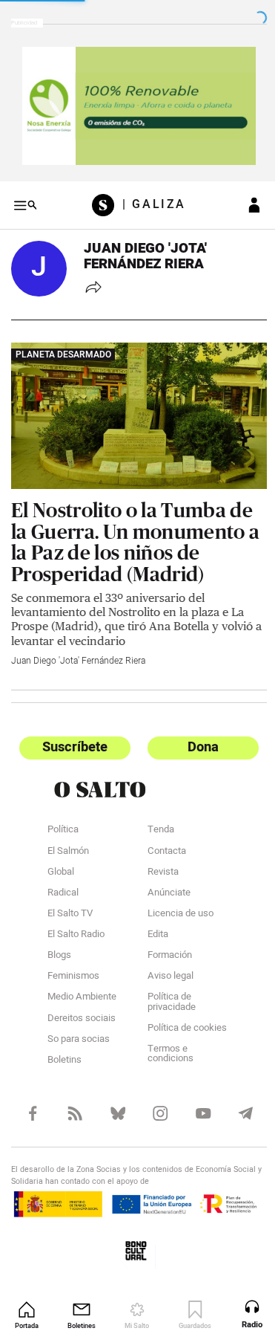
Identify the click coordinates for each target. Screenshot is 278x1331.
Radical (63, 882)
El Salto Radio (76, 924)
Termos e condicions (165, 1043)
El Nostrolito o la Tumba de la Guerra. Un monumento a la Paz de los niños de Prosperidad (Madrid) (132, 530)
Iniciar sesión (243, 200)
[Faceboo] (31, 1101)
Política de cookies (181, 1017)
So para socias (78, 1028)
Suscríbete (72, 735)
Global (60, 861)
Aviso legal (165, 965)
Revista (157, 861)
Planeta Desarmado (63, 348)
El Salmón (68, 840)
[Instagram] (153, 1101)
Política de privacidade (166, 991)
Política (63, 819)
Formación (164, 945)
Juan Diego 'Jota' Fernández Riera (78, 648)
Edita (152, 924)
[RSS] (72, 1101)
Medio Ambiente (81, 986)
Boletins (64, 1049)
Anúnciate (163, 882)
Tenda (155, 819)
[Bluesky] (113, 1101)
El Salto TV (70, 903)
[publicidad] (133, 103)
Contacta (161, 840)
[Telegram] (235, 1101)
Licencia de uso (175, 903)
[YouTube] (194, 1101)
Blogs (59, 945)
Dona (195, 735)
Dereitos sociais (81, 1007)
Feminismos (73, 965)
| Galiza (148, 200)
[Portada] (102, 200)
